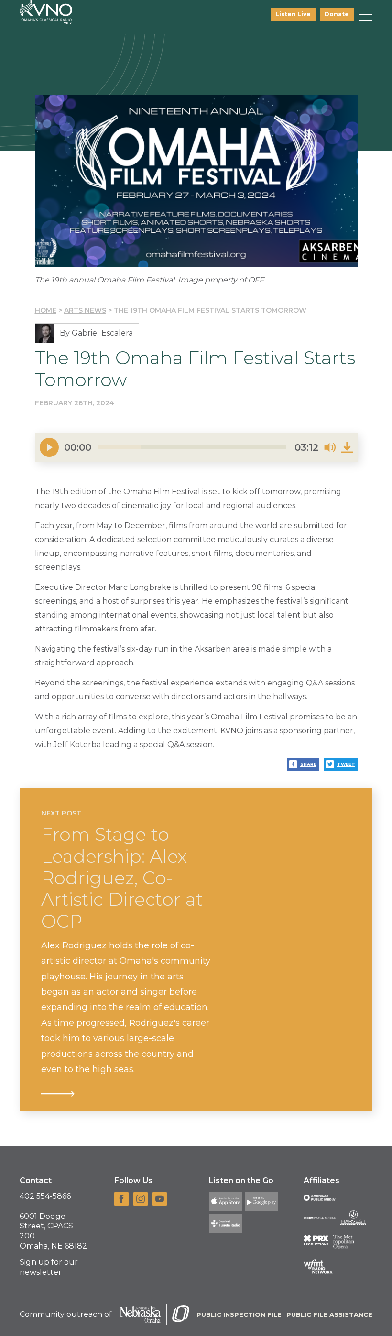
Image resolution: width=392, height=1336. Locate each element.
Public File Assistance (329, 1314)
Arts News (85, 310)
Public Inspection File (239, 1314)
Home (45, 310)
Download (347, 447)
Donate (337, 14)
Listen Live (293, 14)
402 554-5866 (45, 1196)
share (308, 764)
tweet (346, 764)
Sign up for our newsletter (49, 1267)
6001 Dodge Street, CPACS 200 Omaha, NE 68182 (53, 1231)
